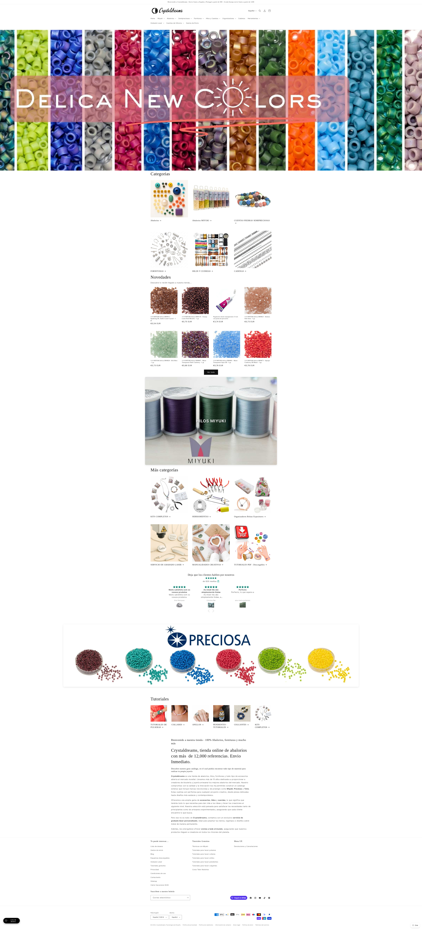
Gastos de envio (157, 850)
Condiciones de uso (158, 873)
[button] (161, 18)
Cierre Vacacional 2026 (160, 885)
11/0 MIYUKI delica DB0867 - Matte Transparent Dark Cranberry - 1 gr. (194, 361)
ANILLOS (196, 724)
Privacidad (155, 869)
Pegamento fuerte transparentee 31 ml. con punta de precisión (225, 317)
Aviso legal (236, 925)
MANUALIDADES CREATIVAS (206, 565)
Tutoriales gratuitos (158, 866)
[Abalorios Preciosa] (211, 655)
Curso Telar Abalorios (200, 869)
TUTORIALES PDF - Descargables (249, 565)
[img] (211, 578)
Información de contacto (223, 925)
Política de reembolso (206, 925)
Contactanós (155, 877)
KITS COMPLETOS (159, 516)
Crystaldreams (161, 925)
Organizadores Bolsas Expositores (248, 516)
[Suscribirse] (187, 897)
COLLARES (176, 724)
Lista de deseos (157, 846)
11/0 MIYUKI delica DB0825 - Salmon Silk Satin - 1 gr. (257, 317)
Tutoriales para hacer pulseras (204, 850)
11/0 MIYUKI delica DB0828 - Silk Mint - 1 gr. (164, 361)
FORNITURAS (157, 271)
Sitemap (154, 881)
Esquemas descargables (160, 858)
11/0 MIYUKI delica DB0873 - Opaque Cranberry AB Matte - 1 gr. (257, 361)
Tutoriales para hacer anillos (203, 858)
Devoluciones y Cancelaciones (246, 846)
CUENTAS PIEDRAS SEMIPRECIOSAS (252, 220)
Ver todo (211, 372)
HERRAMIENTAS (200, 516)
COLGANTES (240, 724)
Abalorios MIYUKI (200, 220)
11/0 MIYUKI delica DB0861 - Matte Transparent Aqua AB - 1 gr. (225, 361)
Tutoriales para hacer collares (203, 854)
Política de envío (247, 925)
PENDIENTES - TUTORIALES (220, 725)
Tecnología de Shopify (173, 925)
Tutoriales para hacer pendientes (205, 862)
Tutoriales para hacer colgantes (204, 866)
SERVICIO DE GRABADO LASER (166, 565)
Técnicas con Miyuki (200, 846)
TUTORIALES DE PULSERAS (159, 725)
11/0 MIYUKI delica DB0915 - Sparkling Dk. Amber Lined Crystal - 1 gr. (163, 318)
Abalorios (155, 220)
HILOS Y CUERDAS (201, 271)
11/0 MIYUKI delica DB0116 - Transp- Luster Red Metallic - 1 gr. (194, 317)
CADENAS (239, 271)
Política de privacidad (190, 925)
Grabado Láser (156, 862)
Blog (152, 854)
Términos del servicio (262, 925)
